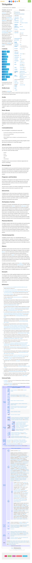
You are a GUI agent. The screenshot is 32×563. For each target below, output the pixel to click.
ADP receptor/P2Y (9, 394)
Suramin (23, 499)
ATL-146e (22, 456)
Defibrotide (21, 436)
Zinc (20, 501)
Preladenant (20, 475)
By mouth (21, 26)
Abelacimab (12, 436)
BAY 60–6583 (27, 456)
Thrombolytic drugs (4, 440)
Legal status (16, 32)
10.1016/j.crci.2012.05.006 (25, 345)
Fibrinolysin (24, 442)
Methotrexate (20, 537)
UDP (16, 543)
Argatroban (15, 433)
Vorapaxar (18, 414)
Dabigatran (19, 433)
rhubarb (14, 544)
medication (4, 12)
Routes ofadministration (16, 27)
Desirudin (21, 432)
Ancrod (14, 442)
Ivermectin (25, 484)
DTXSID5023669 (22, 71)
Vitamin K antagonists (8, 418)
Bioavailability (16, 40)
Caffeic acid (24, 531)
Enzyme (4, 534)
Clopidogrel (15, 515)
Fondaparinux (26, 425)
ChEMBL (15, 69)
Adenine (19, 450)
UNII (15, 62)
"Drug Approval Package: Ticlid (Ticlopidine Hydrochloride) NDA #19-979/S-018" (16, 291)
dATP (27, 505)
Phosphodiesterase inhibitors (8, 412)
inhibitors (4, 535)
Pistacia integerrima (14, 534)
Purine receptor (14, 448)
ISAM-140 (21, 470)
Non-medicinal (4, 444)
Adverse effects (4, 59)
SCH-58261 (26, 477)
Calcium (19, 489)
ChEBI (15, 67)
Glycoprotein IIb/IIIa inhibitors (8, 390)
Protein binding (15, 42)
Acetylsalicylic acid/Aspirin (14, 403)
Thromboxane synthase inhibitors (15, 406)
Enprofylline (15, 469)
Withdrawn (9, 445)
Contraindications (5, 56)
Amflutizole (15, 531)
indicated (8, 91)
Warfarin (22, 418)
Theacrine (20, 478)
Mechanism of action (5, 69)
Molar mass (16, 82)
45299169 (12, 353)
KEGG (15, 64)
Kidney (21, 48)
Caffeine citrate (23, 466)
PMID (19, 310)
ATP (24, 456)
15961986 (15, 338)
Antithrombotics (10, 386)
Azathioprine (16, 537)
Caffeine (20, 466)
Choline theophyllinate (23, 467)
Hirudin (15, 432)
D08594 (21, 64)
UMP (14, 543)
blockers (4, 526)
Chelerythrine (16, 490)
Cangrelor (24, 514)
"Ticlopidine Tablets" (7, 359)
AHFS (15, 18)
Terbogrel (15, 407)
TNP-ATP (18, 501)
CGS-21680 (20, 457)
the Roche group (20, 264)
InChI (15, 88)
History (11, 74)
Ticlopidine (26, 22)
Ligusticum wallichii (18, 499)
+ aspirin (25, 406)
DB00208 (21, 59)
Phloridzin (21, 523)
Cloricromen (12, 414)
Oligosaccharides (21, 425)
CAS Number (16, 53)
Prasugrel (21, 517)
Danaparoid (25, 426)
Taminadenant (17, 478)
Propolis (18, 534)
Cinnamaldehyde (13, 532)
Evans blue (15, 491)
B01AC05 (21, 29)
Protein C (16, 437)
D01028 (23, 65)
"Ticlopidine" (6, 380)
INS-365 (24, 506)
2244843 (25, 371)
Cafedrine (17, 466)
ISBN (6, 298)
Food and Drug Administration (8, 292)
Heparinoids (21, 426)
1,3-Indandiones (26, 418)
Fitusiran (24, 436)
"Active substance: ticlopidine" (9, 294)
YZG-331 (27, 461)
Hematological (4, 61)
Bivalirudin (17, 432)
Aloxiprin (20, 403)
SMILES (15, 86)
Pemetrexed (12, 538)
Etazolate (19, 469)
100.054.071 (21, 75)
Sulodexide (22, 427)
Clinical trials (17, 445)
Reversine (16, 477)
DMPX (24, 468)
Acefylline (17, 465)
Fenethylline (27, 469)
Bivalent (12, 432)
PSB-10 (16, 476)
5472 (20, 55)
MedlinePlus (16, 20)
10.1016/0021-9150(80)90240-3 (23, 366)
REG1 (27, 437)
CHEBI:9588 (21, 67)
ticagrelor (3, 44)
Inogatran (25, 433)
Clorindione (12, 419)
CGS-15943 (18, 467)
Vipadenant (12, 480)
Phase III (20, 445)
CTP (14, 484)
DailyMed (22, 22)
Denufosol (15, 506)
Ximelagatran (17, 434)
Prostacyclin (18, 400)
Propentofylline (25, 475)
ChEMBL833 (21, 69)
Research (3, 76)
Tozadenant (20, 479)
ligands (4, 485)
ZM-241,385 (18, 480)
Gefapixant (18, 491)
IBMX (11, 470)
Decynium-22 (12, 528)
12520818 (21, 338)
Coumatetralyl (21, 417)
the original (18, 360)
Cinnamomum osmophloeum (19, 532)
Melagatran (12, 434)
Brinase (17, 442)
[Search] (19, 1)
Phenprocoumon (18, 418)
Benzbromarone (20, 531)
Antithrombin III (17, 436)
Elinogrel (18, 515)
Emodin (21, 490)
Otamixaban (17, 430)
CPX (15, 468)
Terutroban (12, 408)
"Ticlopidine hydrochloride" (8, 383)
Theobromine (24, 478)
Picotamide (12, 407)
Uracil (10, 543)
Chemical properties (5, 74)
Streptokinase (9, 442)
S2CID (18, 338)
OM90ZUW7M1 (22, 62)
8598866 (21, 310)
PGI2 (8, 402)
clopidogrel (9, 43)
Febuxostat (24, 532)
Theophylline (17, 479)
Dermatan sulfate (18, 427)
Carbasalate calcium (24, 403)
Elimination (16, 46)
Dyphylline (12, 469)
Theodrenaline (13, 479)
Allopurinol (12, 531)
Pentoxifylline (17, 475)
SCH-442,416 (22, 477)
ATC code (15, 29)
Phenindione (21, 419)
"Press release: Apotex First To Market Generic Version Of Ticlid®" (14, 356)
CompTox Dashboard (16, 71)
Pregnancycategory (16, 24)
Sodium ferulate (22, 498)
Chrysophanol (11, 544)
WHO (24, 29)
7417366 (5, 367)
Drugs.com (16, 19)
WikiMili (2, 1)
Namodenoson (19, 459)
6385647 (26, 375)
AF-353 (20, 488)
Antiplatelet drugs (4, 402)
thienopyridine (9, 17)
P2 (8, 500)
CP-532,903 (23, 457)
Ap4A (16, 483)
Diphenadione (17, 419)
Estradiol (27, 522)
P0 (8, 449)
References (8, 76)
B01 (19, 387)
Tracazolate (24, 479)
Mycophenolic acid (25, 537)
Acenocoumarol (17, 417)
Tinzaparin (17, 425)
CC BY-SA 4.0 (16, 549)
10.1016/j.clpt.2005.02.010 (8, 338)
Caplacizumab (20, 442)
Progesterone (25, 523)
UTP (17, 543)
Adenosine (12, 456)
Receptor (4, 484)
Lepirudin (24, 432)
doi (7, 310)
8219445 (7, 353)
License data (16, 22)
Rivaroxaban (21, 430)
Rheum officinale (25, 490)
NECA (22, 459)
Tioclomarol (26, 419)
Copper (19, 490)
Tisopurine (24, 534)
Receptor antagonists (20, 407)
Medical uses (4, 51)
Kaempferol (14, 533)
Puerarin (15, 497)
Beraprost (12, 400)
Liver (20, 44)
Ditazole (15, 414)
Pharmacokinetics (5, 71)
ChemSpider (16, 60)
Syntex (20, 263)
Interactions (4, 66)
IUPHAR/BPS (16, 57)
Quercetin (21, 534)
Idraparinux (17, 426)
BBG (17, 489)
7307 (20, 57)
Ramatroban (25, 437)
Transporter (4, 525)
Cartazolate (12, 467)
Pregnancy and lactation (6, 64)
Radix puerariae (19, 497)
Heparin (13, 421)
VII (8, 420)
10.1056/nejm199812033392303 (21, 315)
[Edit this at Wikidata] (24, 73)
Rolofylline (19, 477)
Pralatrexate (16, 538)
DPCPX (26, 468)
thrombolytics (15, 386)
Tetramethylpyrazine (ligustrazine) (19, 500)
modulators (19, 448)
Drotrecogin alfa (20, 437)
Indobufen (12, 404)
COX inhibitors (8, 404)
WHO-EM (6, 445)
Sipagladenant (12, 478)
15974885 (7, 322)
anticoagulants (20, 386)
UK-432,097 (24, 461)
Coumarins (12, 417)
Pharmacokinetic (17, 38)
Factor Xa (9, 424)
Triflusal (15, 404)
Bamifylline (13, 466)
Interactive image (22, 84)
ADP (14, 456)
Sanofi (13, 254)
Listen (29, 1)
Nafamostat (12, 437)
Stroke (8, 51)
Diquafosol (18, 506)
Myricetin (18, 533)
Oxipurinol (24, 533)
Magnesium (26, 492)
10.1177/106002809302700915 (24, 352)
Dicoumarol (25, 417)
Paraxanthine (12, 475)
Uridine (12, 543)
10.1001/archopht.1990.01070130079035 (15, 371)
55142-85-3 (21, 53)
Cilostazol (12, 411)
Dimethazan (20, 468)
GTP (20, 484)
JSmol (16, 85)
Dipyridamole (22, 406)
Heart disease (4, 54)
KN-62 (24, 492)
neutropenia (4, 31)
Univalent (12, 433)
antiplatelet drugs (15, 387)
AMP (16, 456)
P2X (12, 491)
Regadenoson (19, 460)
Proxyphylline (12, 476)
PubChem (16, 55)
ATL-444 (25, 465)
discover (3, 251)
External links (4, 79)
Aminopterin (12, 537)
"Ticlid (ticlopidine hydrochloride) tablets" (10, 289)
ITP (22, 506)
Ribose (8, 543)
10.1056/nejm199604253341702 (13, 310)
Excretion (16, 48)
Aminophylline (22, 465)
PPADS (18, 517)
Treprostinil (21, 400)
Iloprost (15, 400)
